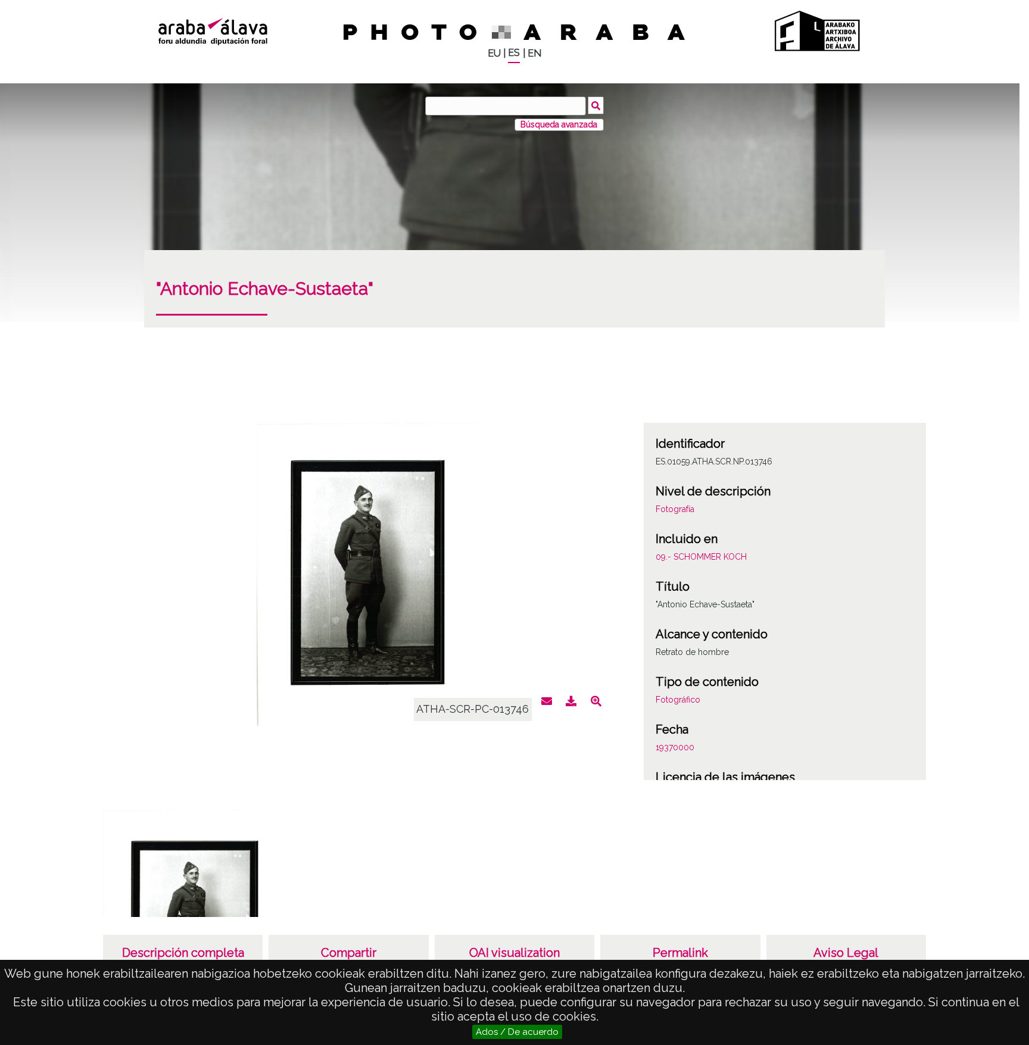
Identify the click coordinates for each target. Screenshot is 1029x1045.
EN (534, 53)
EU (494, 53)
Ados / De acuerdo (517, 1032)
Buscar (596, 105)
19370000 (675, 747)
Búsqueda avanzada (558, 124)
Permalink (680, 953)
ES (514, 52)
